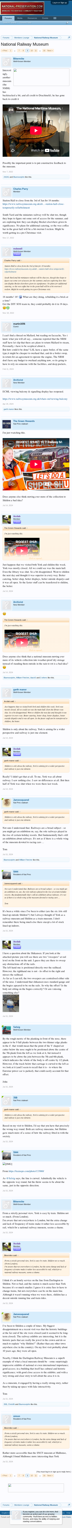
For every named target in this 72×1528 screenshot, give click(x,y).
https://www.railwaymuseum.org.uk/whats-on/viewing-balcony (35, 398)
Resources (32, 18)
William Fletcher (22, 678)
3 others (43, 678)
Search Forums (9, 23)
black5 (33, 678)
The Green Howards (24, 421)
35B (15, 1097)
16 (44, 51)
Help (68, 1513)
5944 (15, 871)
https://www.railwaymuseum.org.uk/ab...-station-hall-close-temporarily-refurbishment (34, 270)
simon (16, 1416)
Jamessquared (21, 800)
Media (19, 18)
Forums (8, 18)
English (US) (7, 1513)
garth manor (9, 409)
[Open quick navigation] (69, 37)
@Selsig (10, 1178)
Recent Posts (25, 23)
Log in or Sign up (60, 3)
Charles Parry (20, 189)
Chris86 (11, 1404)
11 (36, 51)
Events (45, 18)
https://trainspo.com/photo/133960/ (26, 1171)
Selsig (16, 1027)
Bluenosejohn (19, 177)
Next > (50, 51)
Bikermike (18, 58)
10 (32, 51)
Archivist (18, 380)
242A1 (6, 177)
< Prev (4, 51)
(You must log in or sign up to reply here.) (53, 1472)
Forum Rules (65, 1517)
